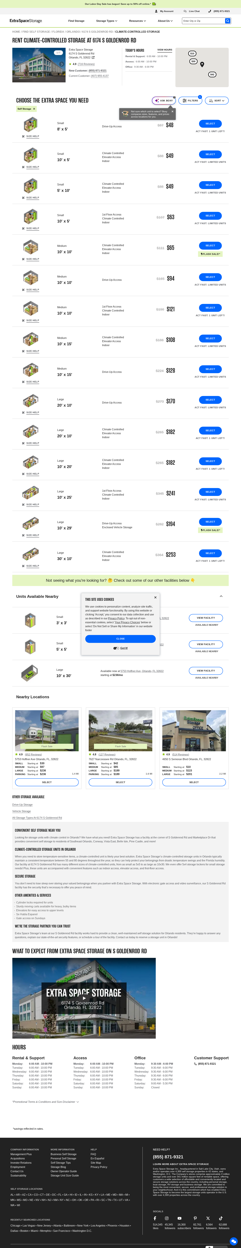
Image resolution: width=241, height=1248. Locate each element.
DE (48, 1194)
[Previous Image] (16, 64)
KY (97, 1194)
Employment (17, 1167)
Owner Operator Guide (64, 1171)
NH (44, 1200)
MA (121, 1194)
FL (59, 1194)
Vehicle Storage (21, 811)
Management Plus (21, 1154)
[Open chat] (234, 1241)
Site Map (96, 1162)
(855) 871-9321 (207, 1063)
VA (126, 1200)
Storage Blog (58, 1167)
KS (91, 1194)
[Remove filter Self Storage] (34, 108)
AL (12, 1194)
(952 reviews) (33, 754)
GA (66, 1194)
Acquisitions (17, 1158)
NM (55, 1200)
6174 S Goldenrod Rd (97, 31)
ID (76, 1194)
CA (30, 1194)
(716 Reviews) (86, 64)
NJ (49, 1200)
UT (121, 1200)
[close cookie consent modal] (155, 597)
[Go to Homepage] (21, 21)
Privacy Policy (99, 1167)
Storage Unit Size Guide (65, 1175)
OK (80, 1200)
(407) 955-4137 (100, 76)
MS (19, 1200)
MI (126, 1194)
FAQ (93, 1154)
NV (37, 1200)
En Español (97, 1158)
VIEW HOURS (164, 49)
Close (120, 638)
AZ (24, 1194)
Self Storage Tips (61, 1162)
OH (74, 1200)
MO (25, 1200)
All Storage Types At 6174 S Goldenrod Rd (37, 817)
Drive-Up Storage (22, 804)
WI (18, 1205)
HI (71, 1194)
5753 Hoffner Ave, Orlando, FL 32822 (142, 671)
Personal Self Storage (63, 1158)
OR (86, 1200)
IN (85, 1194)
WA (12, 1205)
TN (109, 1200)
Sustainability (18, 1175)
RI (97, 1200)
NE (31, 1200)
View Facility (206, 618)
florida (58, 31)
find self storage (36, 31)
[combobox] (207, 21)
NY (62, 1200)
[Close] (172, 111)
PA (92, 1200)
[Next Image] (61, 64)
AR (18, 1194)
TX (115, 1200)
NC (68, 1200)
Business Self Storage (64, 1154)
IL (81, 1194)
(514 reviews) (180, 754)
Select (210, 123)
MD (115, 1194)
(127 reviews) (107, 754)
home (16, 31)
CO (36, 1194)
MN (12, 1200)
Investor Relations (20, 1162)
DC (54, 1194)
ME (108, 1194)
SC (103, 1200)
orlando (73, 31)
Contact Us (16, 1171)
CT (42, 1194)
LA (102, 1194)
